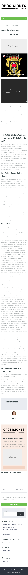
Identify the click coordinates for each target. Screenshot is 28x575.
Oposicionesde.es (9, 569)
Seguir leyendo (14, 467)
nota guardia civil (7, 534)
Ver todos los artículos (14, 23)
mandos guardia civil (7, 532)
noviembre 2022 (6, 550)
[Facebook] (26, 13)
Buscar (5, 511)
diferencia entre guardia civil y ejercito (12, 524)
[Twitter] (20, 13)
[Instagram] (23, 13)
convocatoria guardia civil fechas (10, 529)
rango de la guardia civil (8, 527)
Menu (3, 18)
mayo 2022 (5, 553)
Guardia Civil (6, 561)
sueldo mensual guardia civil (13, 438)
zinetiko (14, 418)
